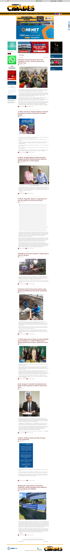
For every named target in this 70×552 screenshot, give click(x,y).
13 (9, 90)
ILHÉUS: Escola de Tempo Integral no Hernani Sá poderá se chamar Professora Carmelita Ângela (33, 113)
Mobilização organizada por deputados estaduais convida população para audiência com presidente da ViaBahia (32, 487)
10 (38, 539)
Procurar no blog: (10, 51)
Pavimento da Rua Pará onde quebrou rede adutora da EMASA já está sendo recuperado (32, 290)
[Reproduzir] (51, 64)
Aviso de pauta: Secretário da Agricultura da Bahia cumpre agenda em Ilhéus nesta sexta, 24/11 (32, 385)
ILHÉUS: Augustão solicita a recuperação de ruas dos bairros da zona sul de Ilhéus (32, 199)
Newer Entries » (46, 57)
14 (10, 90)
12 (8, 90)
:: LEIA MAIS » (45, 104)
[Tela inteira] (61, 64)
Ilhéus (24, 193)
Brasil (24, 106)
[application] (56, 62)
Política (24, 248)
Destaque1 (24, 152)
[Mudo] (59, 64)
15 (11, 90)
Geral (24, 432)
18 (15, 90)
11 (15, 89)
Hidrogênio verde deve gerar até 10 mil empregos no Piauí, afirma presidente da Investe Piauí (31, 61)
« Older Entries (20, 57)
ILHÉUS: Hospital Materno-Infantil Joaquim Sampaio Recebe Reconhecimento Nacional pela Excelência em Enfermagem (32, 159)
